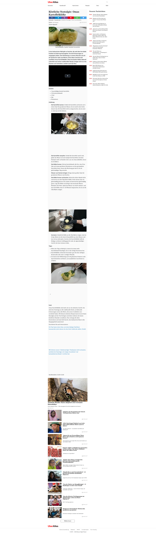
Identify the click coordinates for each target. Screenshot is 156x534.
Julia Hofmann (55, 22)
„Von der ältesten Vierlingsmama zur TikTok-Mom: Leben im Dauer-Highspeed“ (100, 58)
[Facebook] (52, 18)
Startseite (50, 5)
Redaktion (73, 529)
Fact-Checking (93, 529)
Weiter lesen (67, 521)
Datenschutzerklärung (64, 529)
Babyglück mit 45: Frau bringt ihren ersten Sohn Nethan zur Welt (100, 75)
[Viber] (64, 18)
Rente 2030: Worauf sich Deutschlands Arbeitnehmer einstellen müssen (99, 67)
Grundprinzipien (85, 529)
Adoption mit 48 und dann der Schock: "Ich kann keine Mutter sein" (99, 20)
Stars (97, 5)
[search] (107, 2)
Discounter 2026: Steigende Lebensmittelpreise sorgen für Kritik (100, 84)
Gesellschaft (63, 5)
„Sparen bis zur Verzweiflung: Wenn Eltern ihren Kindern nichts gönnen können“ (100, 30)
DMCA (78, 529)
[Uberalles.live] (53, 2)
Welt (107, 5)
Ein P (50, 327)
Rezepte (87, 5)
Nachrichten (75, 5)
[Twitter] (83, 18)
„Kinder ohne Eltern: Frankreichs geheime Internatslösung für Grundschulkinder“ (100, 42)
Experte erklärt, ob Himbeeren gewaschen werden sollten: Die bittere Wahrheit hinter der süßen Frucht (100, 36)
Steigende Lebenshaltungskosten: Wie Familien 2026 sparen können (100, 71)
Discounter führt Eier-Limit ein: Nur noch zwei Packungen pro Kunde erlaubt (100, 80)
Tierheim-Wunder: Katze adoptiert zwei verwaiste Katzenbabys (100, 15)
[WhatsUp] (77, 18)
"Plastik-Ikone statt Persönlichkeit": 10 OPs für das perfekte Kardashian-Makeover (100, 47)
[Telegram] (58, 18)
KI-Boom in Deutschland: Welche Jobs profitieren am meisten (100, 62)
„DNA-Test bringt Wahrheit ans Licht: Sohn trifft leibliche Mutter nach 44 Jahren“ (100, 25)
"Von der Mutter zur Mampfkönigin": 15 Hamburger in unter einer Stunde (100, 52)
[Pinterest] (71, 18)
